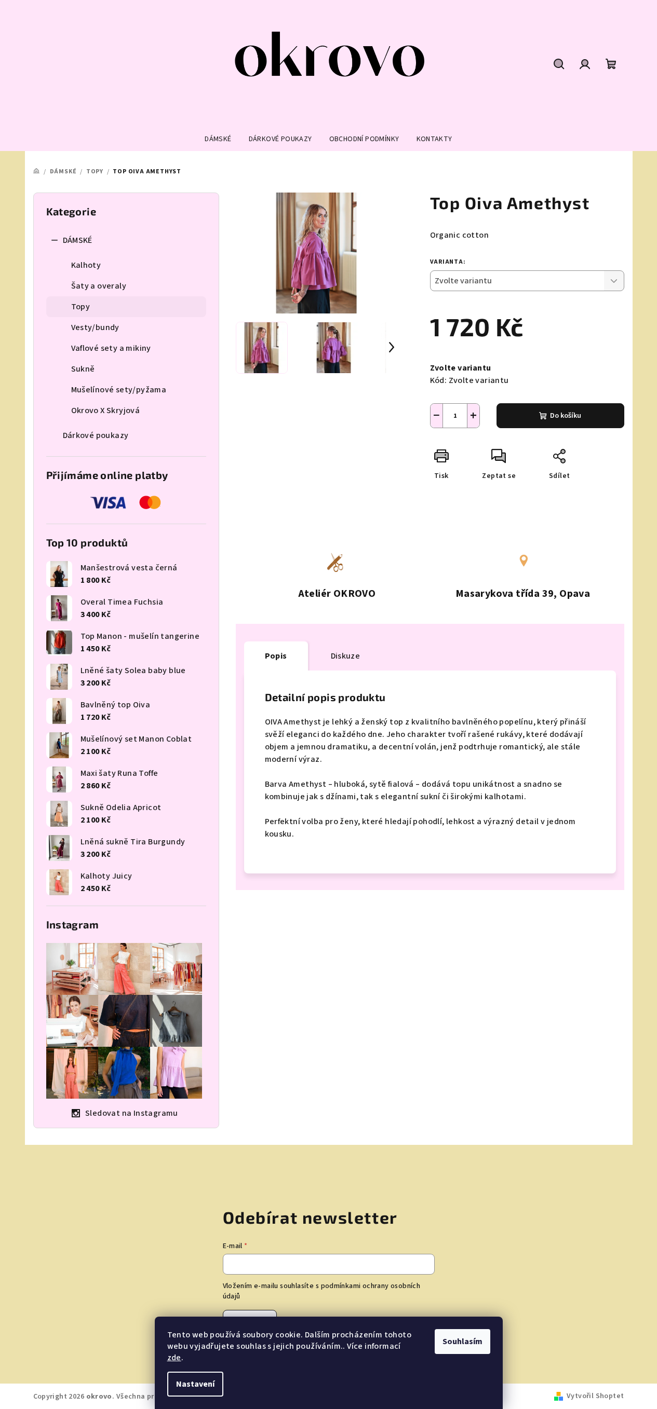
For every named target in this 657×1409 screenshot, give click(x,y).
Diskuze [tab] (345, 656)
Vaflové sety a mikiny (111, 348)
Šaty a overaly (99, 286)
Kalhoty (86, 265)
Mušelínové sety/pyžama (119, 389)
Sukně (83, 369)
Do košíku (565, 416)
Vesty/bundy (95, 327)
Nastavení (195, 1384)
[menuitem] (217, 139)
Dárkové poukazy (96, 435)
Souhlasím (462, 1341)
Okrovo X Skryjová (105, 410)
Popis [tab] (276, 656)
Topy (80, 306)
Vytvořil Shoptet (595, 1396)
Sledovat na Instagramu (131, 1113)
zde (174, 1357)
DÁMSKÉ (77, 240)
